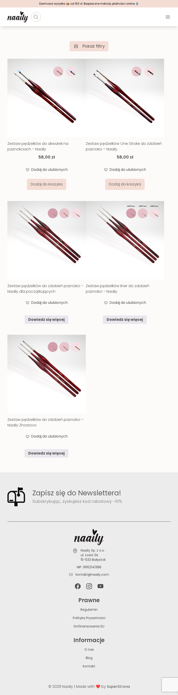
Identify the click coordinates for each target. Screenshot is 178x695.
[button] (46, 169)
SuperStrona (118, 686)
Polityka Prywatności (89, 618)
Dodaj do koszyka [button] (47, 184)
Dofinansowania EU (89, 626)
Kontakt (89, 666)
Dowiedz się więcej (46, 319)
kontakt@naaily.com (92, 574)
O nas (89, 649)
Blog (89, 658)
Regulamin (89, 609)
